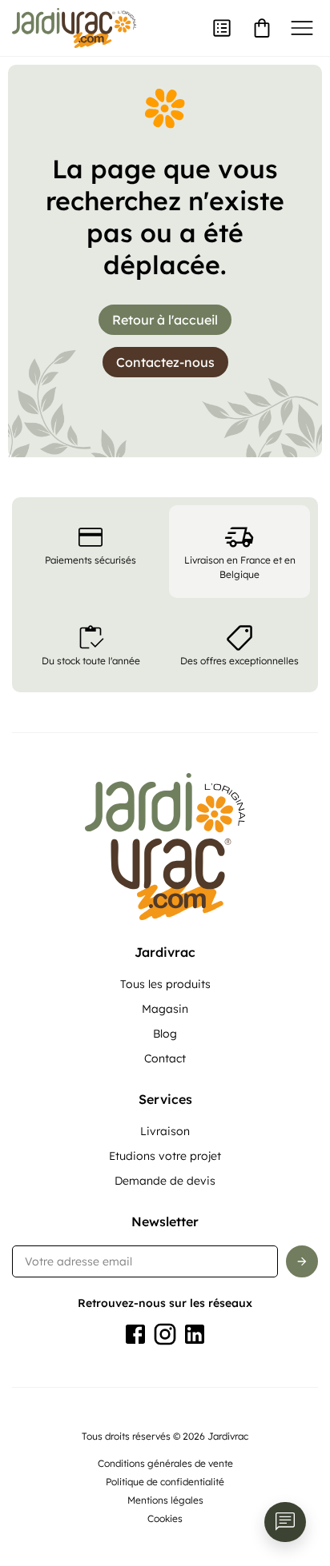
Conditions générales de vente (165, 1463)
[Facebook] (135, 1334)
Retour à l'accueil (165, 320)
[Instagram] (165, 1334)
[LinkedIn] (194, 1334)
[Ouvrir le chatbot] (285, 1522)
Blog (165, 1033)
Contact (165, 1058)
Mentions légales (165, 1500)
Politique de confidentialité (165, 1482)
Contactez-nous (165, 362)
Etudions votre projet (165, 1156)
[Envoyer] (302, 1261)
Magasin (165, 1009)
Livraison (165, 1131)
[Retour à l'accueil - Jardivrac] (74, 28)
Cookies (165, 1518)
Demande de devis (165, 1181)
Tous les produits (165, 984)
